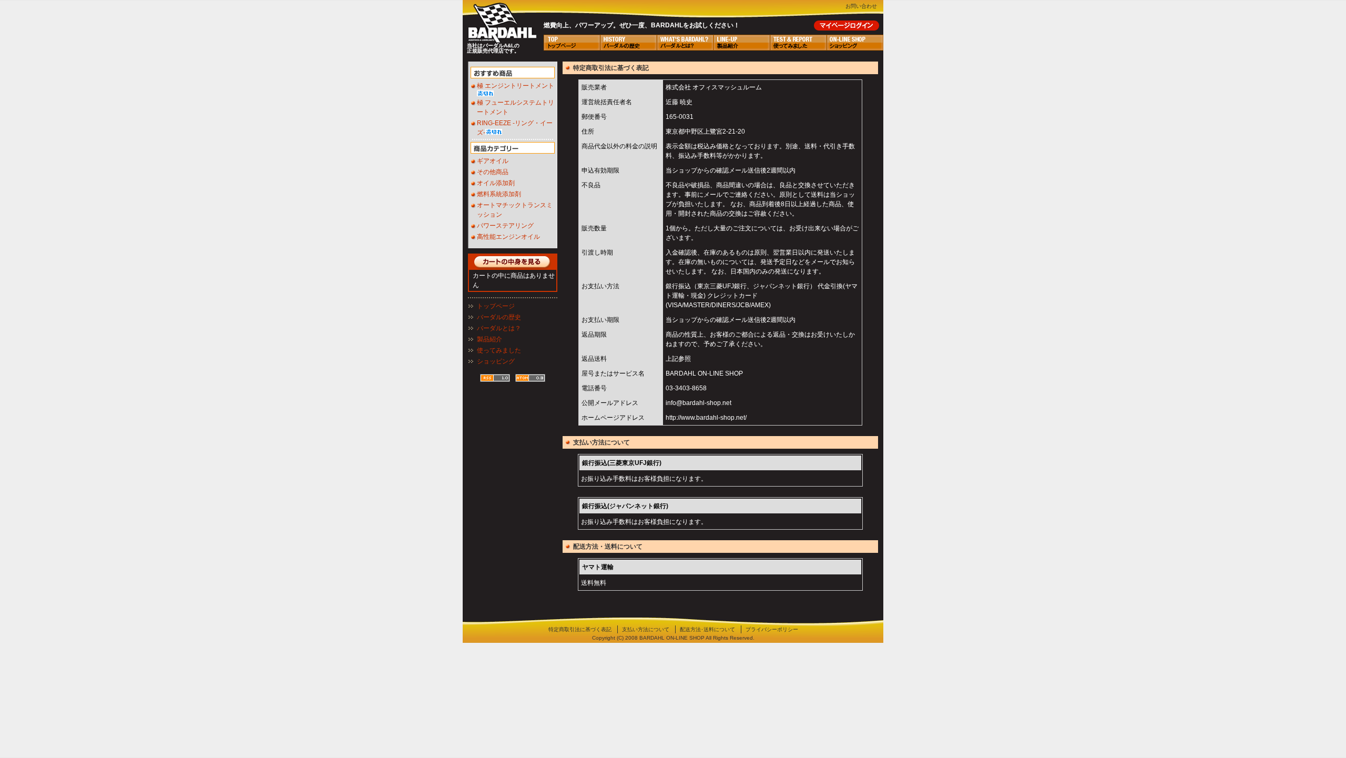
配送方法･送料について (707, 629)
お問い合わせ (861, 6)
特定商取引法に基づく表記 (579, 629)
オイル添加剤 (496, 183)
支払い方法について (645, 629)
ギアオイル (492, 161)
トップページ (496, 306)
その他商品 (492, 172)
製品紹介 (489, 339)
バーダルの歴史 (499, 317)
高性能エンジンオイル (508, 236)
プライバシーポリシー (772, 629)
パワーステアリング (505, 225)
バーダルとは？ (499, 328)
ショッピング (496, 361)
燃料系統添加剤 (499, 194)
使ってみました (499, 350)
